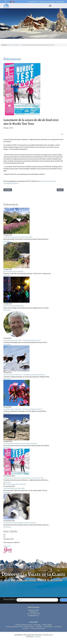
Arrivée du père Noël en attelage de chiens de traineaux (19, 523)
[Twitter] (5, 1)
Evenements (7, 241)
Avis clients (25, 628)
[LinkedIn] (58, 133)
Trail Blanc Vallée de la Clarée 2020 (13, 488)
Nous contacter (43, 1)
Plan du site (58, 626)
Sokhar (39, 636)
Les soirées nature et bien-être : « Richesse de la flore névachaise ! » (23, 409)
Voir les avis (6, 546)
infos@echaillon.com (33, 615)
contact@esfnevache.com (11, 183)
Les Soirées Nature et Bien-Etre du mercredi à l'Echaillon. (20, 443)
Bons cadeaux (60, 1)
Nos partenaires (48, 626)
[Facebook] (53, 133)
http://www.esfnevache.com (47, 181)
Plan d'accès (52, 1)
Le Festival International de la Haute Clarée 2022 (17, 237)
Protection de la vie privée (37, 628)
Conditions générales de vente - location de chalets (20, 626)
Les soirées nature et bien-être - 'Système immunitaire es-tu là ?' (22, 340)
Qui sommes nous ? (33, 1)
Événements (39, 626)
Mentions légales (47, 624)
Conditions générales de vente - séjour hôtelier (28, 624)
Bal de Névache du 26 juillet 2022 (13, 306)
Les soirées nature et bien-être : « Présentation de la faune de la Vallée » (24, 374)
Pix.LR (34, 636)
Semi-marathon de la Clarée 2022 (13, 271)
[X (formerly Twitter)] (62, 134)
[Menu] (50, 5)
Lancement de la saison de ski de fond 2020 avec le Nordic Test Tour (23, 478)
